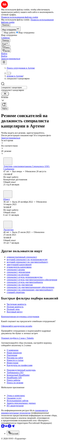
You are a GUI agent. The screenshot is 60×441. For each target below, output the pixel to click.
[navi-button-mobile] (4, 62)
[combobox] (14, 87)
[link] (6, 47)
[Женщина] (7, 194)
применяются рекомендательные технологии (24, 411)
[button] (4, 53)
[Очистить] (5, 93)
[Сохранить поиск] (4, 105)
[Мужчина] (7, 161)
